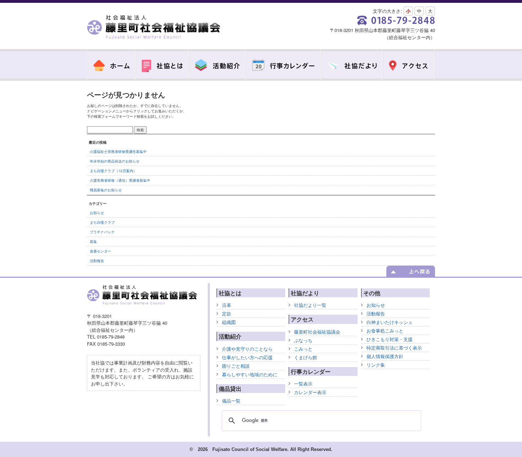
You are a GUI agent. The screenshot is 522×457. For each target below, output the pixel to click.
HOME (111, 65)
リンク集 (375, 364)
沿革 (226, 305)
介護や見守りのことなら (247, 348)
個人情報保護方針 (384, 356)
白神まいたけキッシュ (389, 322)
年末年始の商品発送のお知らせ (115, 161)
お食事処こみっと (384, 330)
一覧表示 (303, 383)
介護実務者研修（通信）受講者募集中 (120, 180)
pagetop (410, 271)
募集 (93, 241)
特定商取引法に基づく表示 (394, 347)
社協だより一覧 (310, 305)
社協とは (162, 65)
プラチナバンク (102, 231)
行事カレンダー (283, 65)
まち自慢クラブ (102, 222)
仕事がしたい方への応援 (247, 357)
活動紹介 (217, 65)
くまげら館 (305, 357)
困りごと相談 (236, 365)
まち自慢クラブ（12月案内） (113, 170)
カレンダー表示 (310, 392)
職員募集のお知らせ (106, 189)
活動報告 (97, 260)
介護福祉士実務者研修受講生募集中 (118, 151)
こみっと (303, 348)
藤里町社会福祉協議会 (154, 27)
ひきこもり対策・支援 (389, 339)
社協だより (352, 65)
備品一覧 (231, 400)
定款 (226, 313)
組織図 (229, 322)
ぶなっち (303, 340)
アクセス (409, 65)
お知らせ (97, 212)
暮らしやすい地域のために (249, 374)
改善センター (100, 251)
